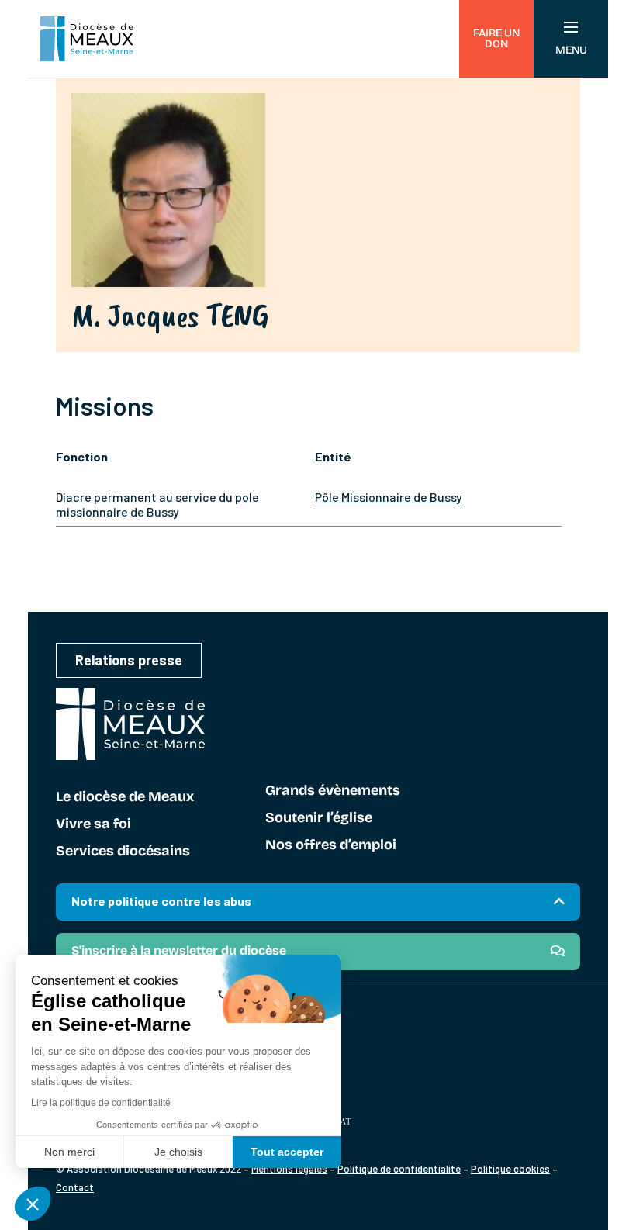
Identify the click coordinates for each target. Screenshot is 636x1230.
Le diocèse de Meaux (125, 797)
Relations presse (128, 660)
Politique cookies (510, 1169)
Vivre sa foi (93, 824)
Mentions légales (289, 1169)
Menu (571, 50)
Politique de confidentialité (399, 1169)
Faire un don (496, 38)
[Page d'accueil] (86, 39)
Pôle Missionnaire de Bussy (388, 496)
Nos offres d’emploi (330, 845)
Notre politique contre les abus (161, 900)
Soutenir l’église (318, 818)
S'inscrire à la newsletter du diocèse (178, 950)
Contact (75, 1187)
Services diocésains (123, 851)
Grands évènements (332, 791)
